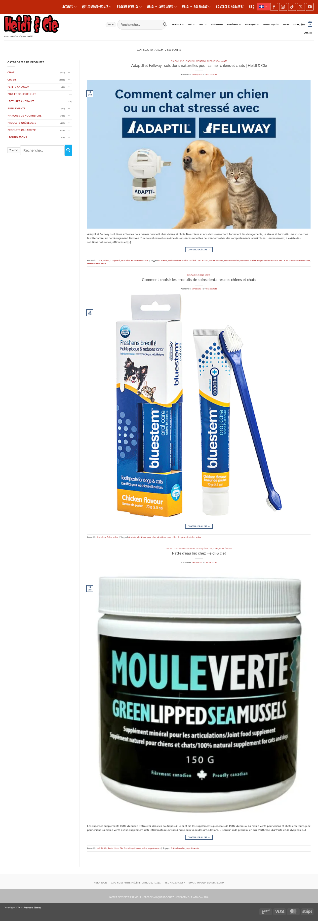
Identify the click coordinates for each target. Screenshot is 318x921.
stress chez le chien (96, 263)
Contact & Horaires (229, 6)
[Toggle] (69, 73)
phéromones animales (299, 260)
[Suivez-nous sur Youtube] (310, 7)
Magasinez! (176, 24)
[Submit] (165, 24)
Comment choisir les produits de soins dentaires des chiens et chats (199, 279)
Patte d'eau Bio (184, 549)
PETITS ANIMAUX (217, 24)
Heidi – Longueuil (160, 6)
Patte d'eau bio (178, 848)
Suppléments (232, 24)
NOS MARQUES (250, 24)
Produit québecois (202, 549)
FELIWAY (283, 260)
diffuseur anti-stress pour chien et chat (259, 260)
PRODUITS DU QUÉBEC (271, 24)
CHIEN (201, 24)
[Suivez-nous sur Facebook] (274, 7)
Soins (201, 275)
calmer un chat (216, 260)
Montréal (201, 61)
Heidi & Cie (171, 549)
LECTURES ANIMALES (20, 101)
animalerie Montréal (178, 260)
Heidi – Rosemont (194, 6)
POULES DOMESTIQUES (21, 94)
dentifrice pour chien (167, 537)
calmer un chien (231, 260)
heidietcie (211, 75)
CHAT (190, 24)
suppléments (225, 549)
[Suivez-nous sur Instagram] (283, 7)
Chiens (180, 61)
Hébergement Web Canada (192, 897)
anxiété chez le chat (198, 260)
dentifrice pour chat (146, 537)
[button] (302, 24)
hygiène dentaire (186, 537)
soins (207, 275)
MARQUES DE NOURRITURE (24, 115)
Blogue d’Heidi (127, 6)
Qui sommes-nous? (95, 6)
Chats (174, 61)
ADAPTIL (162, 260)
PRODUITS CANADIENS (21, 130)
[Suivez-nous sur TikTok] (292, 7)
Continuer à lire (199, 249)
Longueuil (190, 61)
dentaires (192, 275)
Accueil (67, 6)
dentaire (132, 537)
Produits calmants (217, 61)
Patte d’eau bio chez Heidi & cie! (199, 553)
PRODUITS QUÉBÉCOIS (21, 122)
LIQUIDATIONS (17, 137)
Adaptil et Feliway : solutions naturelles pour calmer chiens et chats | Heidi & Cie (199, 65)
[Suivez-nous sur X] (301, 7)
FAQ (251, 6)
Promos (286, 24)
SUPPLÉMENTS (16, 108)
